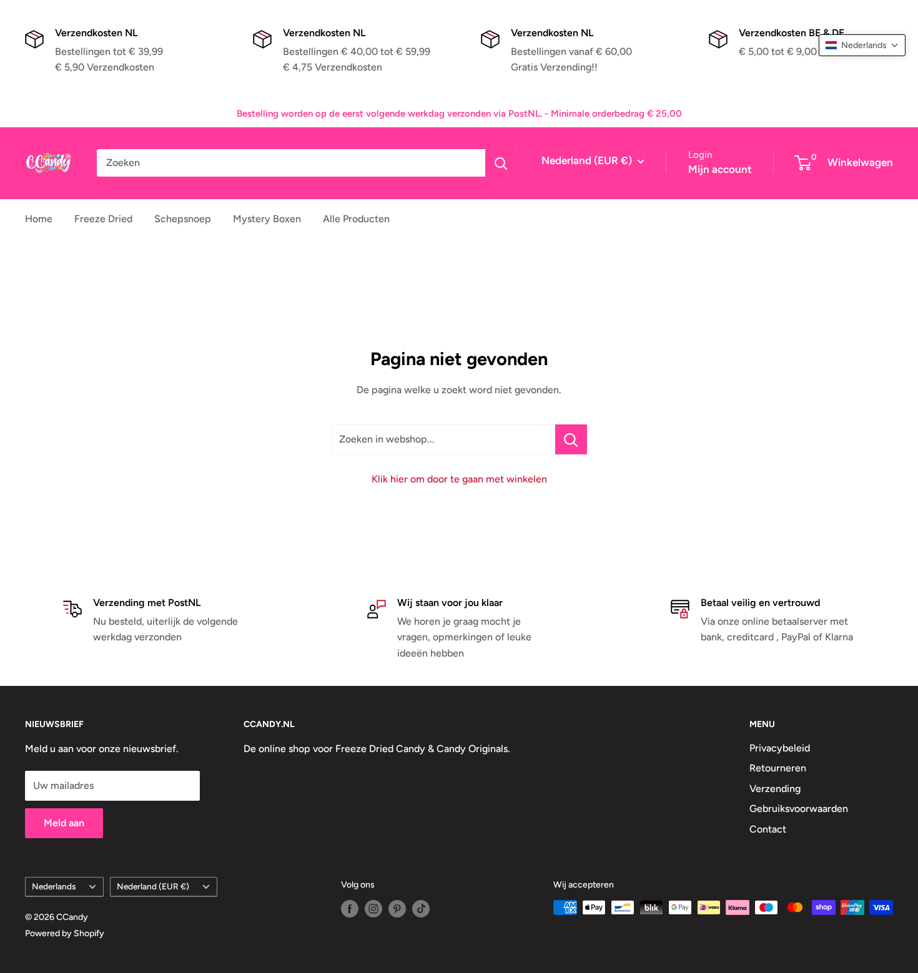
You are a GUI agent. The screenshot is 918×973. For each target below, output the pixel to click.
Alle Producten (356, 219)
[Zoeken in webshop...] (571, 439)
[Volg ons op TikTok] (421, 908)
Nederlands (54, 886)
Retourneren (777, 768)
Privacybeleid (779, 748)
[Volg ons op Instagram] (373, 908)
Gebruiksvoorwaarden (798, 808)
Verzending (775, 789)
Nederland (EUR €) (153, 886)
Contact (767, 829)
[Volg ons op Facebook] (349, 908)
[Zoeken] (500, 163)
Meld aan (64, 823)
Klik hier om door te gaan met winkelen (459, 479)
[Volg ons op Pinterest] (397, 908)
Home (38, 219)
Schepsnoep (182, 219)
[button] (862, 45)
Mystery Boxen (267, 219)
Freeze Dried (103, 219)
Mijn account (720, 169)
